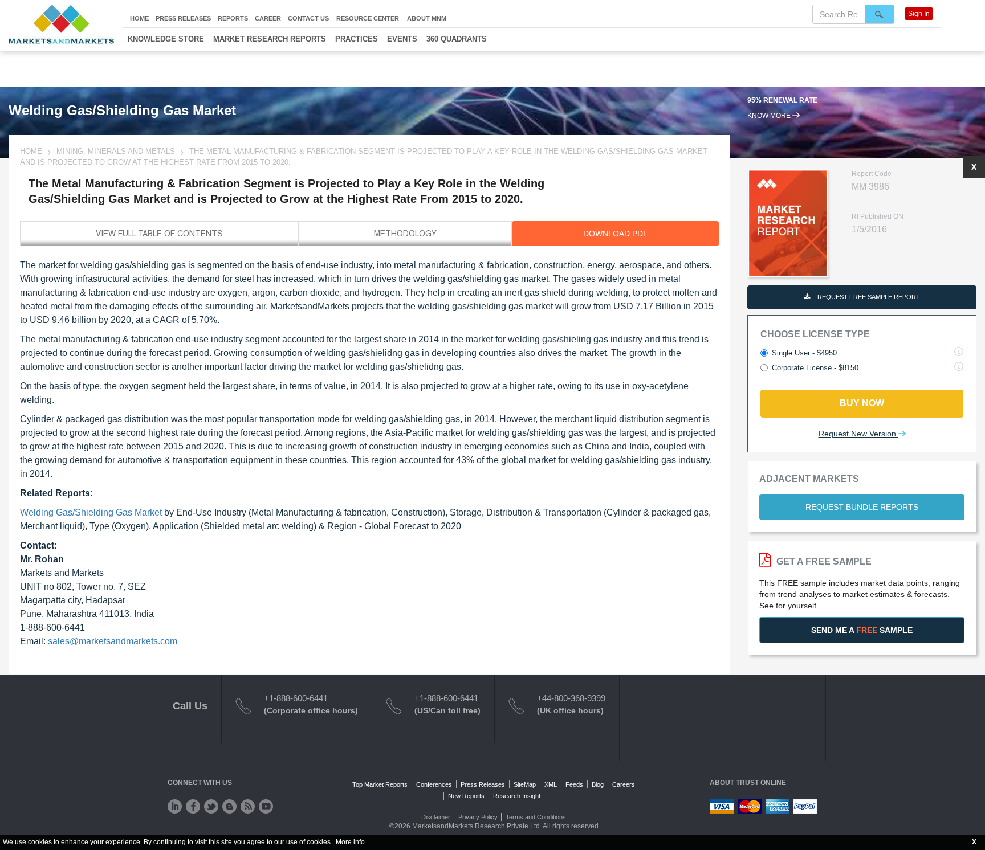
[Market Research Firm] (61, 24)
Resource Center (367, 18)
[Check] (175, 806)
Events (402, 39)
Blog (598, 784)
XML (550, 784)
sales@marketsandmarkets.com (112, 641)
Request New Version (858, 433)
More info (350, 842)
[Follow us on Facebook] (193, 806)
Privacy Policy (478, 817)
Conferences (434, 784)
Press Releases (183, 18)
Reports (233, 18)
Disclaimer (435, 817)
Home (139, 18)
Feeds (574, 784)
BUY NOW (862, 403)
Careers (623, 784)
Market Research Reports (269, 39)
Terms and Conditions (536, 817)
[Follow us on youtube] (266, 806)
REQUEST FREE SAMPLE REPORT (868, 296)
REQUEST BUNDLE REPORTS (861, 507)
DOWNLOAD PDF (615, 233)
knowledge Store (166, 39)
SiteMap (525, 784)
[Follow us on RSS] (248, 806)
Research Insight (516, 795)
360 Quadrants (456, 39)
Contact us (308, 18)
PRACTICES (356, 39)
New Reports (466, 795)
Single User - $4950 (804, 353)
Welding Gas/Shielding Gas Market (91, 512)
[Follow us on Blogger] (229, 806)
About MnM (426, 18)
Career (268, 18)
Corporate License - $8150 (815, 367)
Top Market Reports (380, 784)
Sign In (919, 14)
